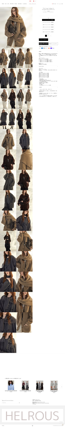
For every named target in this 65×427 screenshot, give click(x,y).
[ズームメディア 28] (8, 322)
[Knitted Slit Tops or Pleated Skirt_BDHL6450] (39, 385)
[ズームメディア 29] (24, 322)
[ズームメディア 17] (24, 200)
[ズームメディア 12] (8, 159)
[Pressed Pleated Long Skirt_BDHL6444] (25, 385)
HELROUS (56, 425)
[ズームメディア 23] (24, 261)
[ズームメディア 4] (8, 78)
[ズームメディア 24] (8, 282)
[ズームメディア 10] (8, 139)
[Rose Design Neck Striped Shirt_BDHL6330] (11, 385)
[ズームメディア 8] (8, 119)
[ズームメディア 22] (8, 261)
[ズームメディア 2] (8, 58)
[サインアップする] (19, 403)
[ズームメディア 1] (16, 27)
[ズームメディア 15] (24, 180)
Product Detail (41, 66)
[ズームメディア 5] (24, 78)
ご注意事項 (40, 87)
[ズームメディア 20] (8, 241)
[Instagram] (32, 425)
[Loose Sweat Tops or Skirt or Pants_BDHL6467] (54, 385)
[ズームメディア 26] (8, 302)
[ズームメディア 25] (24, 282)
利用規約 (3, 425)
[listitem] (24, 4)
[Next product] (62, 387)
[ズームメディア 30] (8, 343)
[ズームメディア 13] (24, 159)
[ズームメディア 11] (24, 139)
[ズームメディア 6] (8, 98)
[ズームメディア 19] (24, 220)
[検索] (58, 4)
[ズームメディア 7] (24, 98)
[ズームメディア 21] (24, 241)
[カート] (62, 4)
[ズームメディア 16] (8, 200)
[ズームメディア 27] (24, 302)
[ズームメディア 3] (24, 58)
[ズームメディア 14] (8, 180)
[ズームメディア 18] (8, 220)
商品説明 (40, 51)
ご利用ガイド (41, 89)
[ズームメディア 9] (24, 119)
